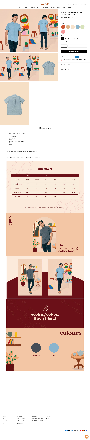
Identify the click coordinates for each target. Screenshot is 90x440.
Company (4, 416)
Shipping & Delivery (21, 418)
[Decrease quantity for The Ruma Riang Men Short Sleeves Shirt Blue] (62, 46)
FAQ (18, 422)
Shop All (26, 7)
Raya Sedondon (47, 7)
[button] (87, 437)
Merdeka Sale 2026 (36, 7)
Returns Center (20, 423)
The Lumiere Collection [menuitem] (60, 11)
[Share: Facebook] (65, 69)
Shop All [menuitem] (33, 11)
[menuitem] (20, 7)
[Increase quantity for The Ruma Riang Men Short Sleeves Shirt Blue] (66, 46)
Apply (77, 56)
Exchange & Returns (21, 420)
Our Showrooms (6, 422)
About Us (64, 7)
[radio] (63, 27)
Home (20, 7)
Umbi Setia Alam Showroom (37, 420)
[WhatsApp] (68, 69)
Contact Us (5, 420)
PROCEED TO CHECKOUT (74, 51)
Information (19, 416)
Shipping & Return (65, 64)
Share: (62, 69)
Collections (56, 7)
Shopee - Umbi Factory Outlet (37, 418)
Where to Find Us (35, 416)
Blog (69, 7)
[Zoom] (14, 30)
